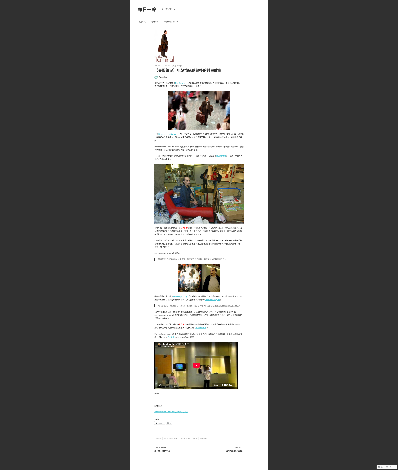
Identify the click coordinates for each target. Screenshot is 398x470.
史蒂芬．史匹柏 (185, 438)
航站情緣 (158, 438)
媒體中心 (142, 21)
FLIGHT (171, 337)
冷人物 (179, 66)
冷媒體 (174, 66)
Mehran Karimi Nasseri (167, 134)
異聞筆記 (167, 66)
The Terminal (180, 83)
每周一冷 (154, 21)
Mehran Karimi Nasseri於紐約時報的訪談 (171, 411)
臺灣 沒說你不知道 (170, 21)
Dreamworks (200, 327)
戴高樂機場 (221, 156)
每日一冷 (147, 9)
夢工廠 (195, 438)
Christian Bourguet (212, 299)
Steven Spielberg (180, 296)
